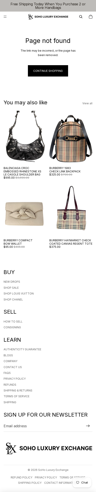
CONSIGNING (12, 327)
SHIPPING (10, 402)
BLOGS (8, 355)
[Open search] (81, 17)
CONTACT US (13, 367)
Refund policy (21, 477)
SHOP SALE (11, 287)
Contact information (61, 482)
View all (87, 103)
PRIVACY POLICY (15, 378)
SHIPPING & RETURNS (18, 390)
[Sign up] (87, 426)
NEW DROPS (12, 281)
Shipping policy (30, 482)
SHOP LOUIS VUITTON (19, 293)
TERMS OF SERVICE (16, 396)
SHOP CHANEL (13, 299)
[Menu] (5, 17)
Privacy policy (46, 477)
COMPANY (10, 361)
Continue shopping (48, 71)
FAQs (7, 373)
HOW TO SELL (13, 321)
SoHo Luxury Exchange (53, 470)
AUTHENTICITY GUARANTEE (22, 349)
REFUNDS (10, 384)
